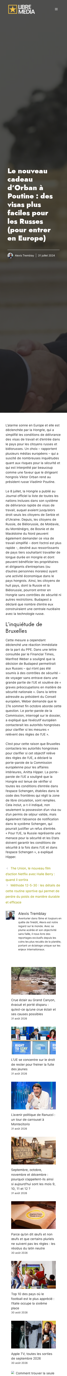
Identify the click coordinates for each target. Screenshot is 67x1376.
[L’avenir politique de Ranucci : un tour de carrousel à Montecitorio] (33, 1107)
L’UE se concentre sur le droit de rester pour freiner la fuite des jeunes (33, 1064)
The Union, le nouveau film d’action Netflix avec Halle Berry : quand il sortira (30, 873)
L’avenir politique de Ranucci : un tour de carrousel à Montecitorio (33, 1119)
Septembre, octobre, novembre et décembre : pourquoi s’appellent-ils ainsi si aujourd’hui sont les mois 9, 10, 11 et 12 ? (33, 1179)
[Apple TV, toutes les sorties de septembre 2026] (33, 1346)
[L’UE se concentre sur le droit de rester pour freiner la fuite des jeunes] (33, 1052)
